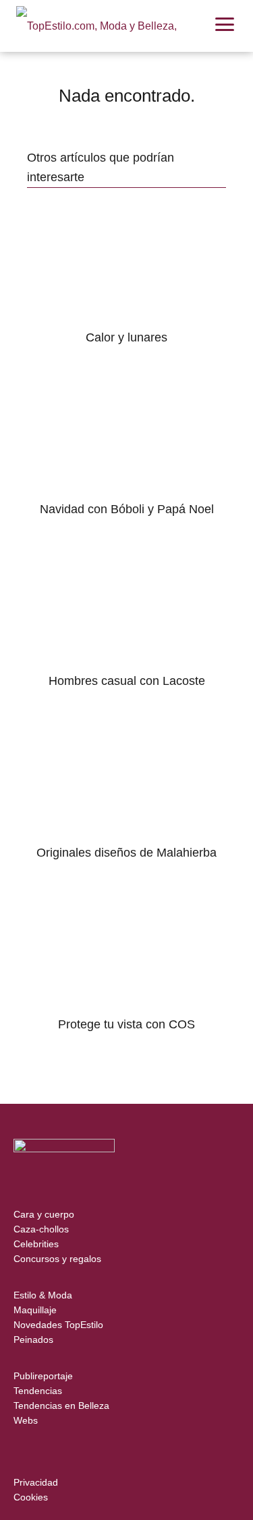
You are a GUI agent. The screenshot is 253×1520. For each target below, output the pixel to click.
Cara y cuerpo (43, 1214)
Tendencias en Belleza (61, 1405)
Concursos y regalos (57, 1258)
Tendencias (37, 1390)
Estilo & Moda (42, 1295)
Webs (25, 1420)
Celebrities (36, 1243)
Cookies (30, 1497)
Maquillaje (35, 1309)
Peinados (33, 1339)
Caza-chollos (41, 1229)
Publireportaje (43, 1375)
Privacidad (35, 1482)
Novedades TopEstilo (58, 1324)
